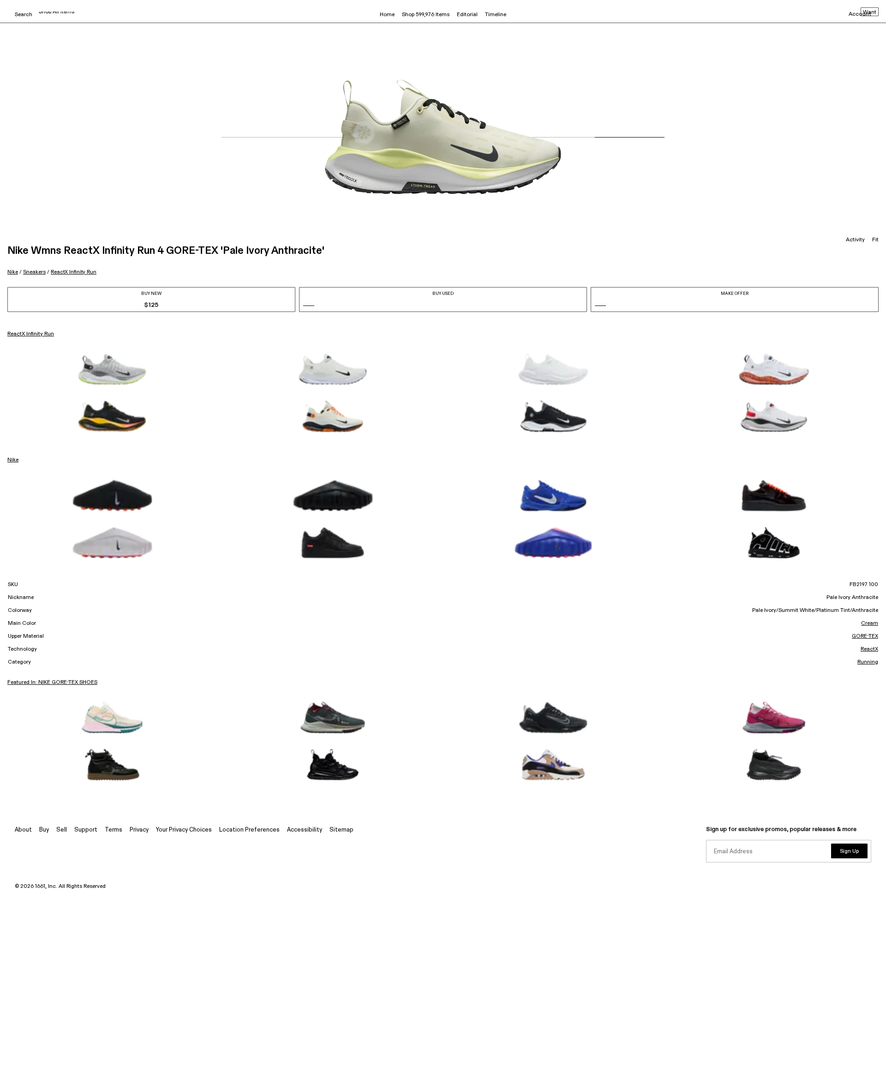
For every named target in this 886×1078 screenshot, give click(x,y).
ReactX (869, 649)
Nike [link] (12, 460)
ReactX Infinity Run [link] (30, 334)
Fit (875, 240)
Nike (12, 272)
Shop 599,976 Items (425, 15)
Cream (869, 623)
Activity (855, 240)
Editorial (467, 15)
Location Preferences (249, 830)
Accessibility (304, 830)
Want (869, 12)
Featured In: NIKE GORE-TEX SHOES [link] (52, 682)
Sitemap (341, 830)
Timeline (495, 15)
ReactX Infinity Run (73, 272)
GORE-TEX (865, 636)
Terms (113, 830)
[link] (112, 369)
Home (387, 15)
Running (867, 662)
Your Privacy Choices (184, 830)
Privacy (139, 830)
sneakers (34, 272)
